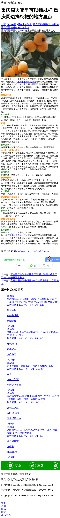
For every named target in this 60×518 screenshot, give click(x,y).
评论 (20, 265)
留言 (3, 512)
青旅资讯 (11, 24)
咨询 (3, 506)
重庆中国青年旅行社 (26, 82)
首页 (3, 24)
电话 (3, 509)
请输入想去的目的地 (11, 2)
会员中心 (5, 515)
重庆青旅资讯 (25, 24)
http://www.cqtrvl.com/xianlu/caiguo (32, 251)
